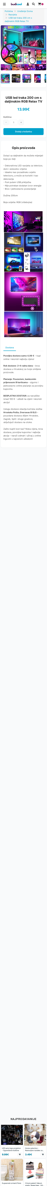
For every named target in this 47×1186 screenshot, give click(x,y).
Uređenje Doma (25, 11)
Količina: (7, 117)
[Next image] (44, 80)
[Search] (33, 4)
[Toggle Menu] (4, 4)
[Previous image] (3, 80)
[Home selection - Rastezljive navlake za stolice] (35, 1141)
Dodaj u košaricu (23, 131)
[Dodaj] (19, 1154)
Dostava (9, 347)
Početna (9, 11)
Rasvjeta (12, 14)
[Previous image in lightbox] (4, 48)
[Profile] (27, 4)
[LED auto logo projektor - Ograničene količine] (12, 1141)
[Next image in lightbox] (43, 48)
